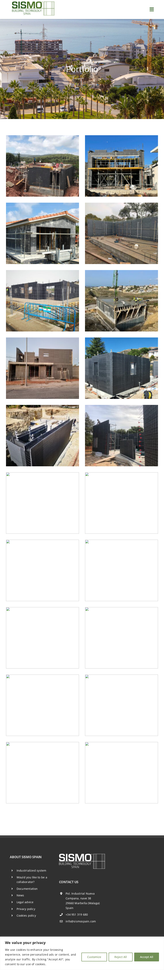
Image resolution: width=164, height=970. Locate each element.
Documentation (27, 889)
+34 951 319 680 (77, 914)
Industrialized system (31, 870)
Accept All (146, 957)
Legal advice (25, 902)
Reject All (120, 957)
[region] (82, 953)
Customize (94, 957)
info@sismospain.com (81, 921)
